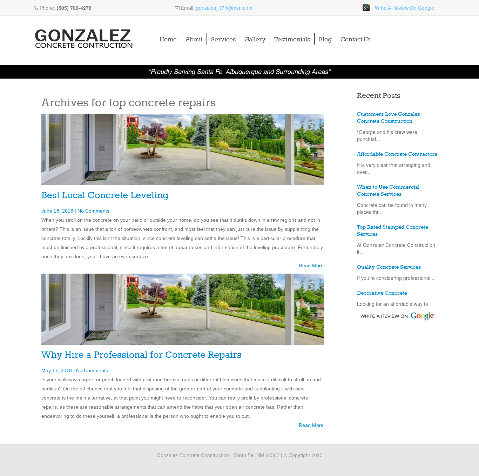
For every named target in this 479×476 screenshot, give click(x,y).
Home (168, 39)
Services (223, 39)
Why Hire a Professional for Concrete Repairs (141, 355)
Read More (311, 265)
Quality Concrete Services (389, 267)
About (193, 39)
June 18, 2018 (58, 211)
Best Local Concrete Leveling (105, 195)
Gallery (254, 39)
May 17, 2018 (57, 370)
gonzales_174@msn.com (224, 7)
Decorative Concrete (382, 293)
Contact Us (355, 39)
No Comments (93, 211)
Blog (325, 39)
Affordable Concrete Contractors (397, 154)
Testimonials (292, 39)
